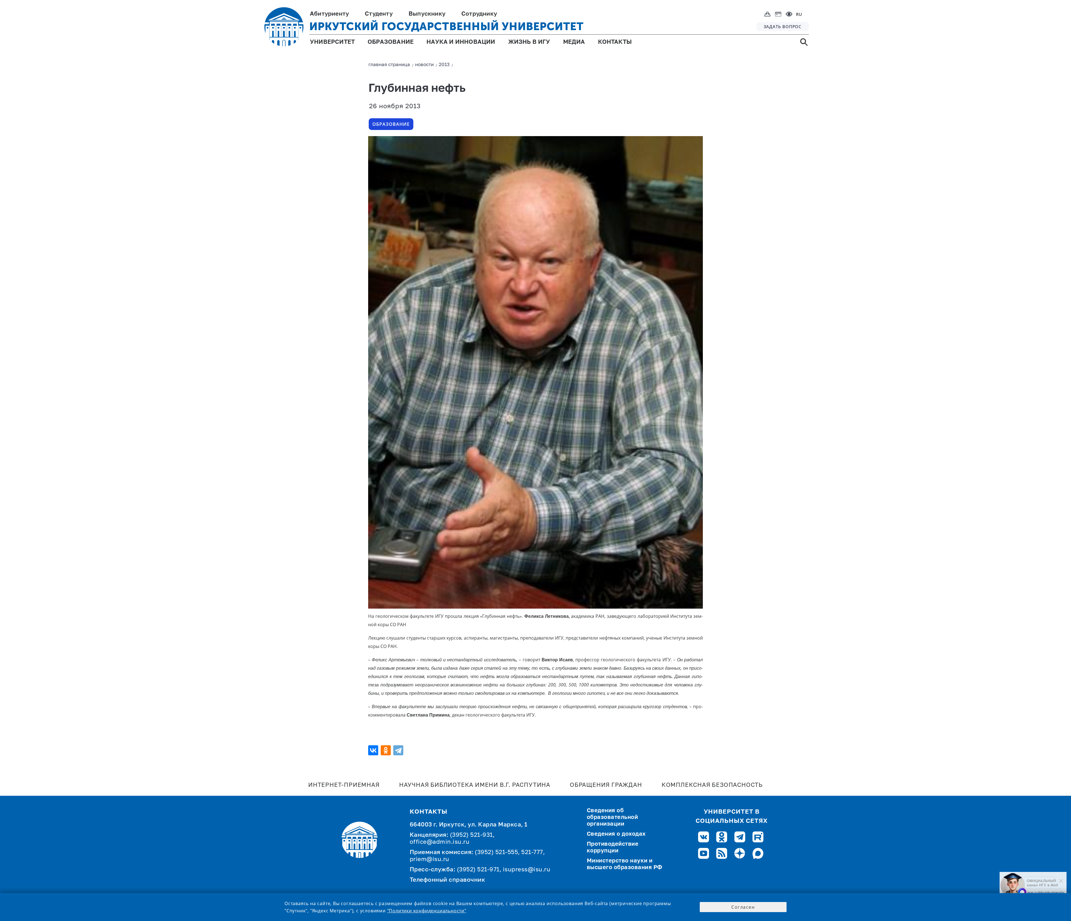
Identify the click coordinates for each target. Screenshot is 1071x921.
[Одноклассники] (386, 750)
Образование (391, 124)
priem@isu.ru (429, 859)
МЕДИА (574, 42)
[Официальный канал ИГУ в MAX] (1033, 885)
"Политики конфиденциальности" (426, 911)
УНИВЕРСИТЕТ (332, 42)
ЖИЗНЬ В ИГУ (529, 42)
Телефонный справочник (447, 880)
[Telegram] (399, 750)
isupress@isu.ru (527, 870)
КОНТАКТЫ (615, 42)
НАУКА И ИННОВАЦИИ (460, 42)
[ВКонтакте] (374, 750)
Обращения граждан (606, 785)
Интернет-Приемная (344, 785)
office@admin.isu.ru (440, 842)
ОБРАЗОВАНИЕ (391, 42)
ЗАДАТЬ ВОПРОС (783, 26)
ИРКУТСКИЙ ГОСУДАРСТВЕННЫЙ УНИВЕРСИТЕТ (446, 26)
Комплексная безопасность (712, 785)
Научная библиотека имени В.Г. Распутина (474, 785)
